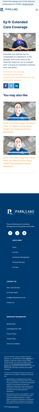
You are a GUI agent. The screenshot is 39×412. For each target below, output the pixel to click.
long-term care (28, 77)
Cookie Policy (11, 339)
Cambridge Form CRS (14, 329)
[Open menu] (37, 10)
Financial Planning (18, 262)
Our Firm (15, 252)
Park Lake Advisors (13, 407)
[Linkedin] (16, 85)
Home (14, 247)
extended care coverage (14, 72)
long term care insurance (12, 77)
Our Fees (15, 267)
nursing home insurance (12, 80)
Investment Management (20, 257)
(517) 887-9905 (12, 292)
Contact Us (10, 302)
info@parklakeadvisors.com (16, 297)
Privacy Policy (11, 334)
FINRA (27, 358)
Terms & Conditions (13, 344)
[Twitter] (11, 85)
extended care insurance (12, 75)
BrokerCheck (28, 4)
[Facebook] (5, 85)
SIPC (31, 358)
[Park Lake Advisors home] (21, 212)
